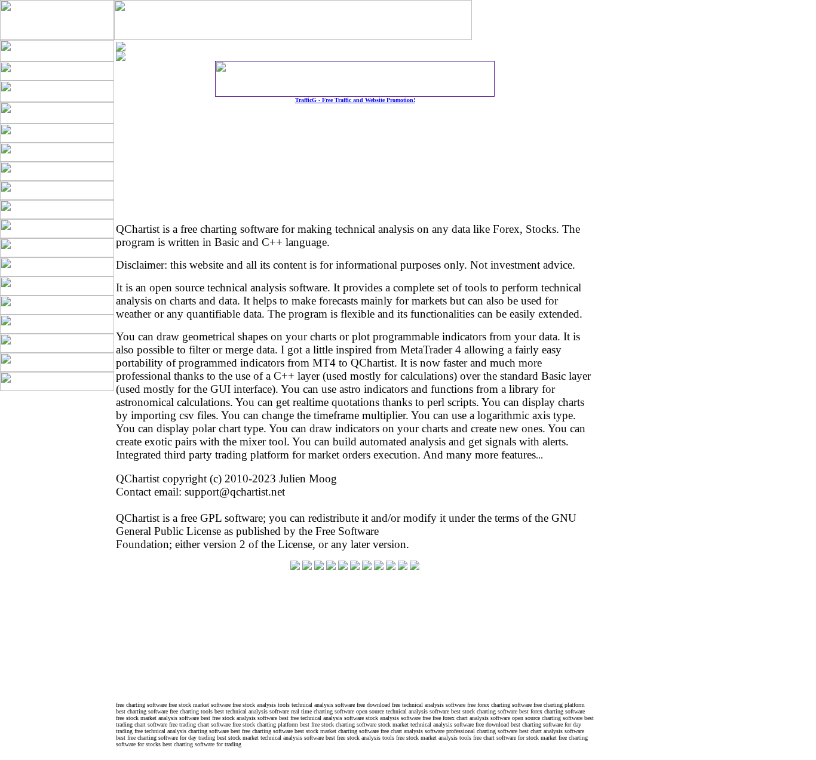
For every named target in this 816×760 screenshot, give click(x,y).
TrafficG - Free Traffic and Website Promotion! (355, 100)
